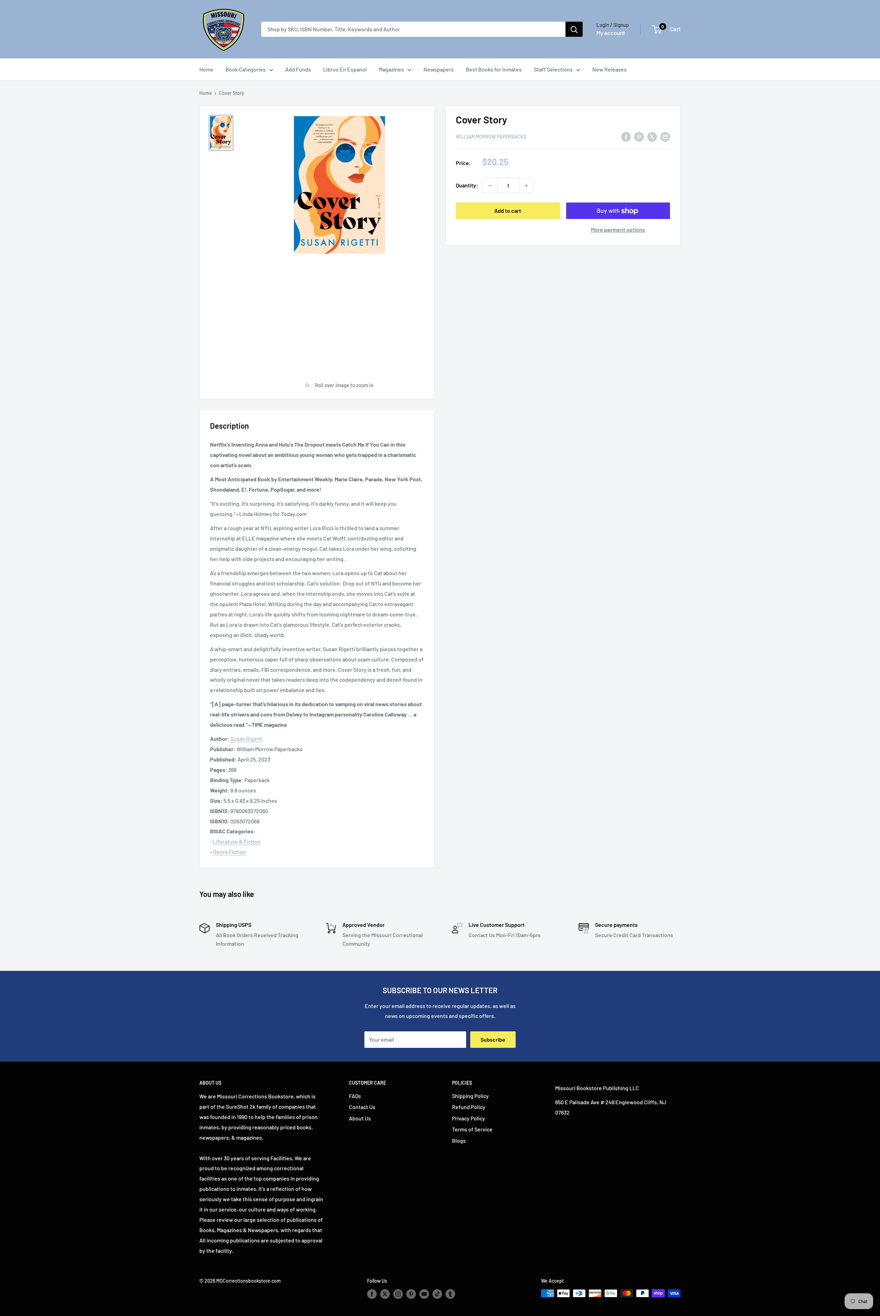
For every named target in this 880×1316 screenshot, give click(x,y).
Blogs (459, 1140)
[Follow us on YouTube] (424, 1294)
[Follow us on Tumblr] (450, 1294)
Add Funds (298, 69)
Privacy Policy (468, 1118)
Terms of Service (472, 1129)
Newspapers (439, 69)
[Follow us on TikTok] (437, 1294)
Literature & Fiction (237, 841)
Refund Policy (468, 1107)
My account (610, 32)
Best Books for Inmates (494, 69)
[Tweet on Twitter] (652, 136)
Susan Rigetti (246, 738)
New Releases (609, 69)
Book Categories (246, 69)
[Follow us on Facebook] (372, 1294)
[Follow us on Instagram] (398, 1294)
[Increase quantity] (526, 185)
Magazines (391, 69)
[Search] (574, 29)
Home (206, 69)
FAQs (355, 1096)
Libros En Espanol (345, 69)
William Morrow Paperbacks (491, 137)
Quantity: (467, 185)
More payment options (618, 230)
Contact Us (362, 1107)
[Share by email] (665, 136)
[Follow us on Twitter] (385, 1294)
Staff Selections (553, 69)
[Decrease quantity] (490, 185)
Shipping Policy (470, 1096)
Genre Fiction (229, 851)
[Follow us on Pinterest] (411, 1294)
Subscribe (493, 1039)
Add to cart (507, 211)
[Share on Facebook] (626, 136)
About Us (360, 1118)
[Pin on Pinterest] (639, 136)
